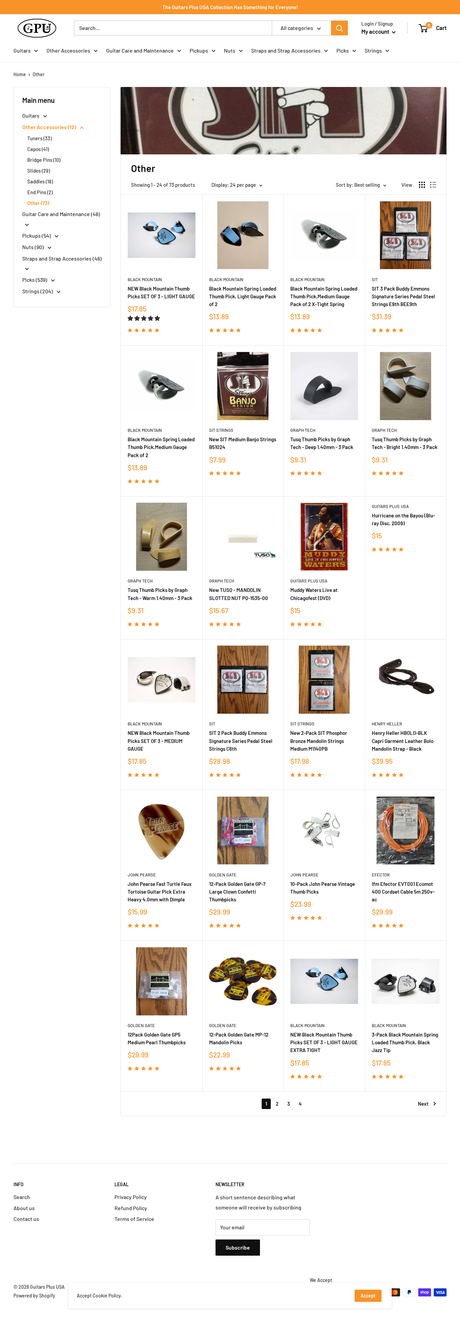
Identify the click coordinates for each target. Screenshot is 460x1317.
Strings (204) (38, 291)
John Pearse (142, 874)
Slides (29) (38, 171)
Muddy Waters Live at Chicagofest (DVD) (314, 594)
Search (21, 1197)
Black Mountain (145, 279)
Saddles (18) (40, 181)
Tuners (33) (39, 138)
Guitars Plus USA (308, 580)
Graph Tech (302, 430)
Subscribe (238, 1247)
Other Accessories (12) (49, 127)
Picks (342, 50)
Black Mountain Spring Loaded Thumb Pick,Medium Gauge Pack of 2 (161, 447)
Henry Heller (387, 723)
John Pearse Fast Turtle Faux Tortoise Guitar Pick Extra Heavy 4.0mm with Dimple (160, 892)
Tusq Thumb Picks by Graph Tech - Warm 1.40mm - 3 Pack (160, 594)
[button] (144, 318)
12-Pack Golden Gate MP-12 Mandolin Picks (238, 1038)
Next (423, 1104)
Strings (373, 50)
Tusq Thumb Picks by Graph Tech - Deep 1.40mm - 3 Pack (321, 443)
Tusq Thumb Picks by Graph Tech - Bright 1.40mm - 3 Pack (404, 443)
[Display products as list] (433, 185)
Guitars (22, 50)
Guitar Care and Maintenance (140, 50)
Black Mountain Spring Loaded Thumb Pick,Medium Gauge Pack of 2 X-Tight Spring (323, 296)
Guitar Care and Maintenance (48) (61, 214)
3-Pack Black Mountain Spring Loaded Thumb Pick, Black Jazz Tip (405, 1042)
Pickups (199, 50)
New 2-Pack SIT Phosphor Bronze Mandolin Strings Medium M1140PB (318, 741)
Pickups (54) (37, 235)
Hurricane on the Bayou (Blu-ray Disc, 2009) (403, 519)
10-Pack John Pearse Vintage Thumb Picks (322, 888)
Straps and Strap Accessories (286, 50)
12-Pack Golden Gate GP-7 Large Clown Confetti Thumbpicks (237, 892)
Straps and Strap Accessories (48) (62, 258)
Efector (381, 874)
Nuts (229, 50)
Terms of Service (134, 1219)
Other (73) (38, 203)
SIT (375, 279)
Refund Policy (130, 1208)
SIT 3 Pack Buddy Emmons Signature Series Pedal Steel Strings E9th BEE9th (403, 296)
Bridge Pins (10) (43, 160)
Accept (368, 1295)
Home (19, 74)
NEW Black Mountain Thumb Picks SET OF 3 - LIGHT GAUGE (161, 292)
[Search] (339, 28)
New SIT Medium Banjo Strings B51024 (242, 443)
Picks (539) (35, 279)
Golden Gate (222, 874)
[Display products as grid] (422, 185)
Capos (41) (38, 149)
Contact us (26, 1219)
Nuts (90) (33, 247)
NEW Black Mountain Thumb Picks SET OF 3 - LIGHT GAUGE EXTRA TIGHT (324, 1042)
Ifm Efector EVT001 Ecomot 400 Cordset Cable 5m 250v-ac (403, 892)
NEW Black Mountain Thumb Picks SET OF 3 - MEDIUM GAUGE (159, 741)
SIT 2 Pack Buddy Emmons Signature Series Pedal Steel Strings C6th (240, 741)
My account (375, 31)
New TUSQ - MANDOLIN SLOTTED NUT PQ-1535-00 (238, 594)
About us (24, 1208)
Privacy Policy (130, 1197)
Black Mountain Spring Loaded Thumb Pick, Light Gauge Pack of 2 (242, 296)
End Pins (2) (40, 192)
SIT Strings (221, 430)
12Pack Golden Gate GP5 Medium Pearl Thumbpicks (157, 1038)
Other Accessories (68, 50)
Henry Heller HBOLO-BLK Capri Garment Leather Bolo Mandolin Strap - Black (402, 741)
